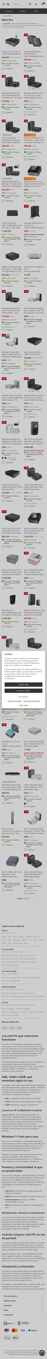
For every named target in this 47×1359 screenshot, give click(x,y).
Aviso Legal (23, 705)
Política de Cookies (14, 701)
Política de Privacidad (31, 701)
